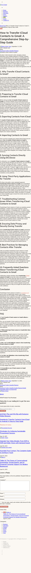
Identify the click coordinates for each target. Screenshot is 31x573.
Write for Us (6, 547)
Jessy (10, 46)
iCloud (27, 275)
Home (4, 10)
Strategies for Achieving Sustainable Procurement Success (12, 432)
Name (2, 493)
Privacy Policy (6, 546)
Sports (4, 19)
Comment (3, 480)
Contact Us (6, 20)
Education (5, 13)
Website (2, 499)
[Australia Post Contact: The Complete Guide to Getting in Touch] (6, 447)
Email (2, 496)
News (4, 14)
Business (5, 11)
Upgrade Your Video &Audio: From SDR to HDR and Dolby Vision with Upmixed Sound (15, 442)
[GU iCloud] (3, 4)
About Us (5, 543)
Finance (5, 16)
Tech (4, 17)
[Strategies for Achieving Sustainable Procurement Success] (6, 428)
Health (5, 528)
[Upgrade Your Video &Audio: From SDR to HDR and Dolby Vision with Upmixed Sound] (4, 437)
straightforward (25, 292)
